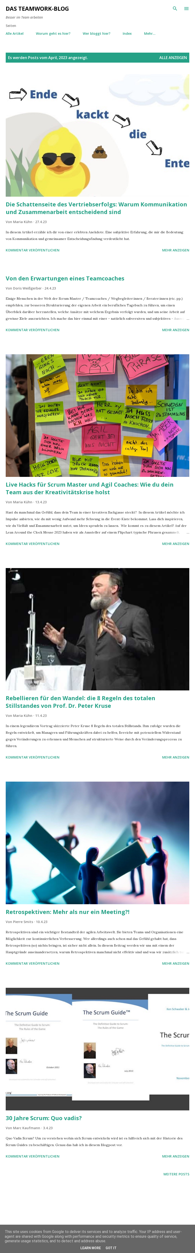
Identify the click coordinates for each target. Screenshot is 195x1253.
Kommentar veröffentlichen (32, 250)
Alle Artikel (15, 33)
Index (127, 33)
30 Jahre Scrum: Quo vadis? (44, 1118)
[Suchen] (175, 8)
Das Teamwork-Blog (37, 8)
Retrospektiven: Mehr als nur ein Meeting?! (67, 912)
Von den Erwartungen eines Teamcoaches (65, 278)
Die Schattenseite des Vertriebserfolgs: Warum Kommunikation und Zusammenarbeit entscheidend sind (96, 208)
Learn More (90, 1248)
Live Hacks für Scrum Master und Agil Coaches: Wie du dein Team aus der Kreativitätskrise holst (90, 488)
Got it (111, 1248)
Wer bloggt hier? (96, 33)
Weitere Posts (176, 1174)
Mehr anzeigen (175, 250)
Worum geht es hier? (53, 33)
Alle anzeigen (173, 57)
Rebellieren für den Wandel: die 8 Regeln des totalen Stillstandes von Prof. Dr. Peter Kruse (80, 701)
